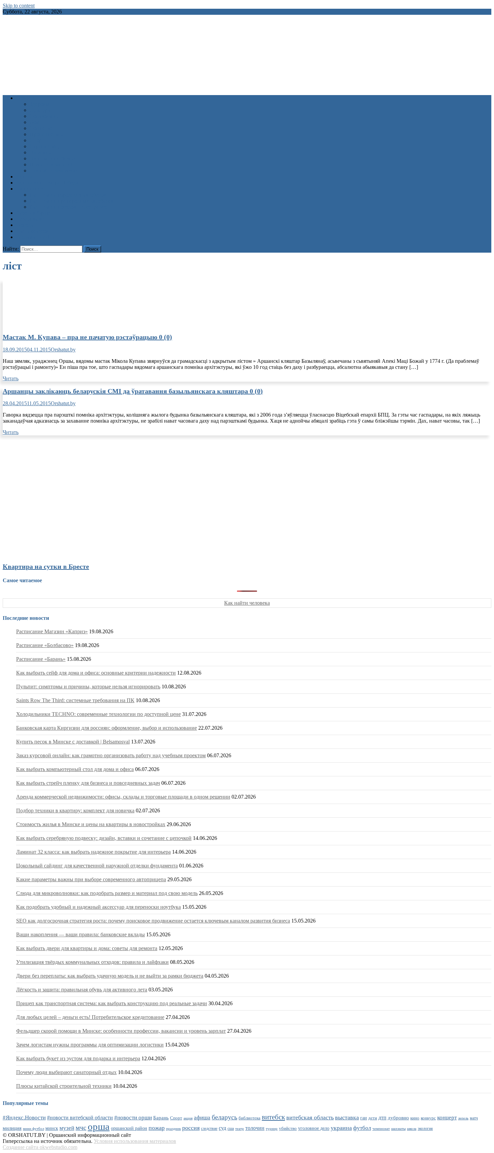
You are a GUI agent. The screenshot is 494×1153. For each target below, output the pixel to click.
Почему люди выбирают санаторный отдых (66, 1072)
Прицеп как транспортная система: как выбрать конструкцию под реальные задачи (111, 1003)
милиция (12, 1128)
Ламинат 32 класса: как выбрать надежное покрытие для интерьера (93, 852)
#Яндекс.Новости (24, 1117)
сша (231, 1128)
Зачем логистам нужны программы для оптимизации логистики (90, 1045)
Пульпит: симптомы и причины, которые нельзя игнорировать (88, 686)
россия (191, 1127)
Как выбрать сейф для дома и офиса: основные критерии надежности (96, 673)
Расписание (29, 188)
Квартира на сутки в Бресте (46, 566)
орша (99, 1126)
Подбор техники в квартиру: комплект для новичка (75, 810)
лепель (463, 1118)
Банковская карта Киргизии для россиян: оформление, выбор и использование (106, 728)
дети (372, 1118)
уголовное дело (313, 1128)
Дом (34, 122)
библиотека (249, 1118)
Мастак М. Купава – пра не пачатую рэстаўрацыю (87, 337)
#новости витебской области (80, 1117)
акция (188, 1118)
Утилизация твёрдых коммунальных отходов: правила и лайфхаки (92, 962)
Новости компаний (52, 164)
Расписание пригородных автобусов (71, 201)
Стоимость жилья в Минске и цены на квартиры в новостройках (90, 824)
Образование (44, 116)
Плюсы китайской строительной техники (64, 1086)
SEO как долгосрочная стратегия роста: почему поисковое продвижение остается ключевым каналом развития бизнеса (153, 921)
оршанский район (129, 1128)
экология (425, 1128)
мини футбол (33, 1128)
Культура (40, 110)
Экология (40, 152)
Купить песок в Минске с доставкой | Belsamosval (73, 741)
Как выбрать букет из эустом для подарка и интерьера (78, 1058)
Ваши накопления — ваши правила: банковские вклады (80, 934)
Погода (24, 225)
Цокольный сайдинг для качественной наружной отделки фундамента (97, 865)
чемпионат (381, 1128)
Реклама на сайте (35, 237)
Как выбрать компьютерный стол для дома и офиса (75, 769)
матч (474, 1118)
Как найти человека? (54, 170)
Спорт (37, 140)
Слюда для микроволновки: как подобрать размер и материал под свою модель (107, 893)
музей (66, 1128)
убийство (288, 1128)
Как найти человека (247, 603)
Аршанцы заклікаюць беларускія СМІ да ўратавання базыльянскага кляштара (133, 391)
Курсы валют (31, 219)
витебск (273, 1117)
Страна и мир (45, 146)
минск (51, 1128)
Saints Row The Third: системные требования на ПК (75, 700)
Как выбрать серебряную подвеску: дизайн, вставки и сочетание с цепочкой (104, 838)
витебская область (310, 1117)
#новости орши (133, 1117)
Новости (26, 98)
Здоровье (40, 104)
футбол (362, 1128)
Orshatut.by (63, 349)
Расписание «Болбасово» (45, 645)
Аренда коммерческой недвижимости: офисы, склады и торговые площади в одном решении (123, 797)
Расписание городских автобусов (68, 195)
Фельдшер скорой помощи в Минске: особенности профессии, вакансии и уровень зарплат (121, 1031)
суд (222, 1128)
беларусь (224, 1117)
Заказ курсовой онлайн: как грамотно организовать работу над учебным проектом (111, 755)
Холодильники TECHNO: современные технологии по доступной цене (98, 714)
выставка (347, 1117)
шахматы (398, 1128)
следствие (209, 1128)
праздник (173, 1128)
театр (239, 1128)
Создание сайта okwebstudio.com (40, 1147)
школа (411, 1128)
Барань (161, 1117)
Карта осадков (32, 231)
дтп (382, 1117)
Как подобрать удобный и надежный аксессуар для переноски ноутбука (98, 907)
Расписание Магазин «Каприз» (52, 631)
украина (341, 1127)
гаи (363, 1117)
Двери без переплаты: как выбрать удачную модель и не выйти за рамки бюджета (109, 976)
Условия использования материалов (135, 1141)
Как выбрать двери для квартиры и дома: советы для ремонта (86, 948)
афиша (202, 1117)
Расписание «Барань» (41, 659)
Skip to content (19, 5)
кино (414, 1117)
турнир (272, 1128)
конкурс (428, 1117)
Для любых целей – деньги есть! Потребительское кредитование (90, 1017)
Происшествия (47, 134)
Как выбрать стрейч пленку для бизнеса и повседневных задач (88, 783)
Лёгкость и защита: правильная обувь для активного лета (81, 989)
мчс (81, 1127)
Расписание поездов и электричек (69, 207)
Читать (10, 378)
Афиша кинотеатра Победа (47, 182)
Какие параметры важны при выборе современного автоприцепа (91, 879)
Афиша (24, 176)
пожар (157, 1127)
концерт (447, 1117)
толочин (254, 1128)
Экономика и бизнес (53, 158)
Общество (41, 128)
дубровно (398, 1117)
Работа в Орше (33, 213)
